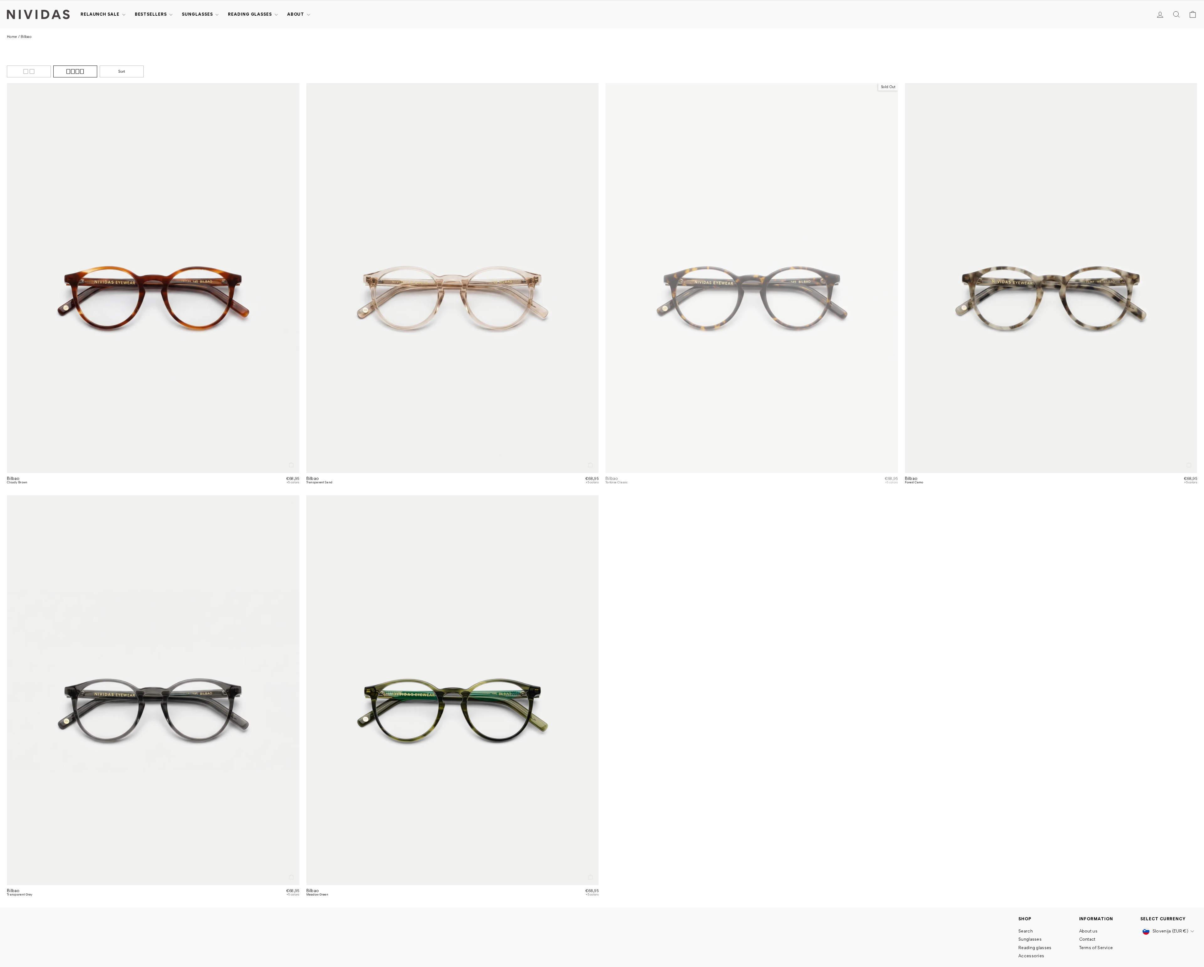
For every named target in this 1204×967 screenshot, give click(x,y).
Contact (1087, 939)
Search (1025, 930)
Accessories (1031, 955)
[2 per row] (29, 71)
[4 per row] (75, 71)
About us (1088, 930)
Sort (121, 71)
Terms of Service (1096, 947)
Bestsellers (151, 14)
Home (12, 36)
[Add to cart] (291, 464)
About (296, 14)
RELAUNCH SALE (101, 14)
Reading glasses (250, 14)
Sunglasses (198, 14)
